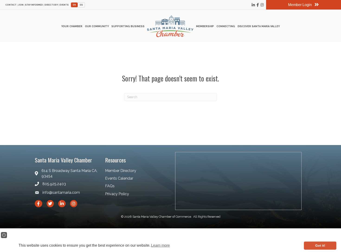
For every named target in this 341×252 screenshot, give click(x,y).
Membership (205, 26)
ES (81, 5)
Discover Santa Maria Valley (259, 26)
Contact (10, 5)
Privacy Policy (117, 194)
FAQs (110, 186)
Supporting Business (128, 26)
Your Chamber (71, 26)
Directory (51, 5)
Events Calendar (119, 178)
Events (64, 5)
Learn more (160, 245)
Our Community (97, 26)
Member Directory (120, 170)
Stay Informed (34, 5)
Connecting (225, 26)
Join (20, 5)
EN (74, 5)
